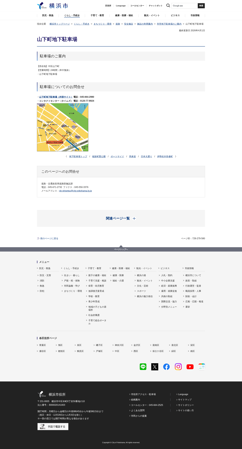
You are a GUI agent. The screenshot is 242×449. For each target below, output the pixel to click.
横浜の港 (141, 275)
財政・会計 (191, 296)
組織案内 (135, 399)
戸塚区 (99, 351)
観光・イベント (144, 268)
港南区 (156, 345)
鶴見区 (80, 351)
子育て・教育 (94, 268)
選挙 (187, 307)
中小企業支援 (168, 280)
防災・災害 (45, 275)
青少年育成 (94, 301)
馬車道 (132, 156)
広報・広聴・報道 (194, 301)
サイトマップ (185, 399)
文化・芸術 (142, 286)
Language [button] (121, 5)
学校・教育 (94, 296)
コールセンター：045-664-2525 (147, 405)
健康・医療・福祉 (121, 268)
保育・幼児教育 (96, 286)
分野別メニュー (169, 307)
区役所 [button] (108, 5)
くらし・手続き (81, 24)
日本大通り (146, 156)
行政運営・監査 (193, 286)
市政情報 (189, 268)
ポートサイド (117, 156)
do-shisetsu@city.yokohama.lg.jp (75, 191)
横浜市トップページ (60, 24)
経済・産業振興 (169, 286)
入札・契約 (166, 275)
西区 (136, 351)
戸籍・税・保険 (72, 280)
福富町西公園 (99, 156)
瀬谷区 (42, 351)
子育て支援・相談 (97, 280)
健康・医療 (118, 275)
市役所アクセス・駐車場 (143, 394)
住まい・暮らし (72, 275)
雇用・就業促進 (169, 291)
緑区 (173, 351)
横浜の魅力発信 (145, 296)
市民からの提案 (139, 416)
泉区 (79, 345)
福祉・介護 (118, 280)
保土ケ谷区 (158, 351)
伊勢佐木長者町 (165, 156)
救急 (42, 286)
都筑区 (61, 351)
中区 (117, 351)
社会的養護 (94, 315)
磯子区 (99, 345)
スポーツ (141, 291)
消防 (42, 280)
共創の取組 (166, 296)
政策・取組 (191, 280)
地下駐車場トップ (78, 156)
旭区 (60, 345)
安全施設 (128, 24)
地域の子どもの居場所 (97, 308)
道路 (118, 24)
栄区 (192, 345)
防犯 (42, 291)
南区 (192, 351)
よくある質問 (138, 410)
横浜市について (193, 275)
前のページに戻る (49, 238)
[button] (121, 218)
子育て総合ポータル (97, 322)
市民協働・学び (72, 286)
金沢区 (137, 345)
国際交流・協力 (169, 301)
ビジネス (165, 268)
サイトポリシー (186, 405)
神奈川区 (119, 345)
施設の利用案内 (145, 24)
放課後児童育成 (96, 291)
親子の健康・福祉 (97, 275)
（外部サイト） (56, 97)
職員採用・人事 (193, 291)
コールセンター (137, 5)
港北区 (174, 345)
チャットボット (156, 5)
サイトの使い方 (186, 410)
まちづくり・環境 (102, 24)
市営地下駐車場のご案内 (169, 24)
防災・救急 (44, 268)
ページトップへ (121, 249)
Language (183, 394)
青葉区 (42, 345)
